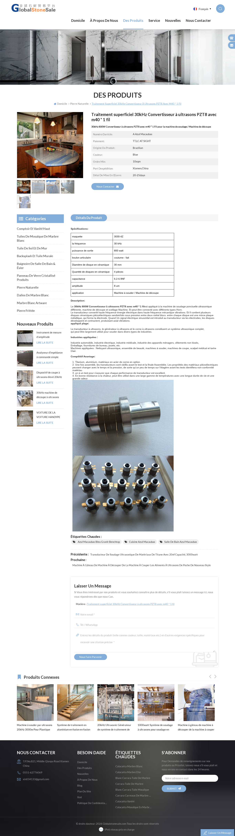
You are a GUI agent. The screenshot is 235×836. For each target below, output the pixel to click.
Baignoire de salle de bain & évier (36, 266)
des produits (84, 767)
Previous (210, 676)
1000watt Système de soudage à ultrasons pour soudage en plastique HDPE (114, 727)
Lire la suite (44, 342)
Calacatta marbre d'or (128, 772)
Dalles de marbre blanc (33, 295)
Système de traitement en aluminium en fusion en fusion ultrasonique (33, 727)
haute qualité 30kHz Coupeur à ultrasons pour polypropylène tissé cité (195, 727)
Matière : (125, 604)
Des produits (133, 21)
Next (215, 676)
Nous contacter (198, 21)
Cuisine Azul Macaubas (142, 541)
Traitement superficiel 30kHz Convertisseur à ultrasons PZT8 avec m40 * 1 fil (130, 604)
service (154, 21)
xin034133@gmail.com (36, 779)
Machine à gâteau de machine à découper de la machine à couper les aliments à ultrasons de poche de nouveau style (141, 565)
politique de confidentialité (92, 803)
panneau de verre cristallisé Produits (36, 278)
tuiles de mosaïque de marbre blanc (37, 238)
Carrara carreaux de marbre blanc (133, 795)
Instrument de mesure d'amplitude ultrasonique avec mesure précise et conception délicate (48, 335)
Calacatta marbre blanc (129, 766)
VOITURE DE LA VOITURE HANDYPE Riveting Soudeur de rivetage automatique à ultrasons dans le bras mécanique (49, 415)
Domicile (78, 21)
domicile (82, 762)
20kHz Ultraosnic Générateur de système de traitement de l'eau (74, 727)
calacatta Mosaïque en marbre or (133, 807)
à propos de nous (104, 21)
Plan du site (84, 791)
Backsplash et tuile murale (35, 256)
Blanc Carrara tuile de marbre (132, 777)
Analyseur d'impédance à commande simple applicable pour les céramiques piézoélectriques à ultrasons (49, 355)
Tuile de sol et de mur (32, 248)
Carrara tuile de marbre (129, 783)
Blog (79, 785)
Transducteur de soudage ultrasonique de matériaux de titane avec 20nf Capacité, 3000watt (144, 554)
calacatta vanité (125, 801)
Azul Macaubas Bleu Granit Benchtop (98, 541)
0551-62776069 (32, 772)
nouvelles (173, 21)
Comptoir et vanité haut (33, 228)
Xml (79, 797)
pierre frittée (26, 310)
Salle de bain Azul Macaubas (180, 541)
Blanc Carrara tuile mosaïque (132, 789)
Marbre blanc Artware (32, 303)
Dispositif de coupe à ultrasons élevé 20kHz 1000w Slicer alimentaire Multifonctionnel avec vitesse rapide (49, 375)
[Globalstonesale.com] (34, 7)
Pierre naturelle (28, 287)
